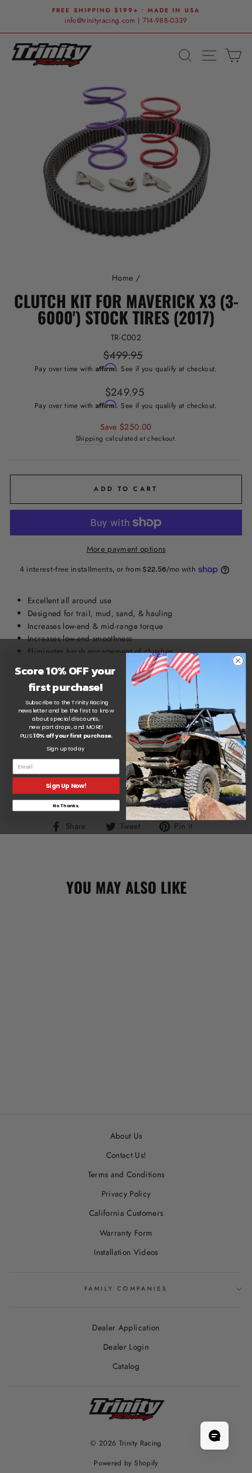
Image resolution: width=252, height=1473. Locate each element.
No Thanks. (66, 805)
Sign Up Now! (66, 786)
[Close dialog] (238, 660)
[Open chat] (214, 1436)
